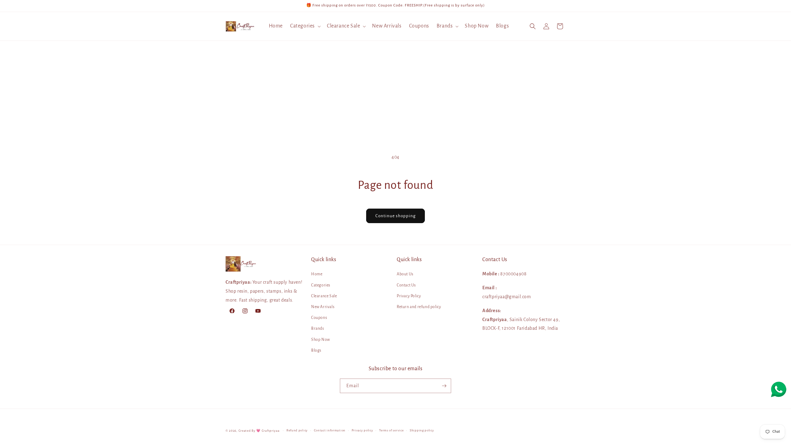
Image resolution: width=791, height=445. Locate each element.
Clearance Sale (324, 296)
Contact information (329, 430)
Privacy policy (362, 430)
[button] (304, 26)
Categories (320, 285)
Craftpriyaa (271, 430)
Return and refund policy (419, 307)
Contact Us (406, 285)
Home (316, 274)
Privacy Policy (409, 296)
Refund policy (297, 430)
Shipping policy (422, 430)
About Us (405, 274)
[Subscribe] (444, 386)
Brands (317, 328)
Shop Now (320, 339)
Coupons (319, 318)
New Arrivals (322, 307)
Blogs (316, 350)
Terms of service (391, 430)
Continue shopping (395, 216)
